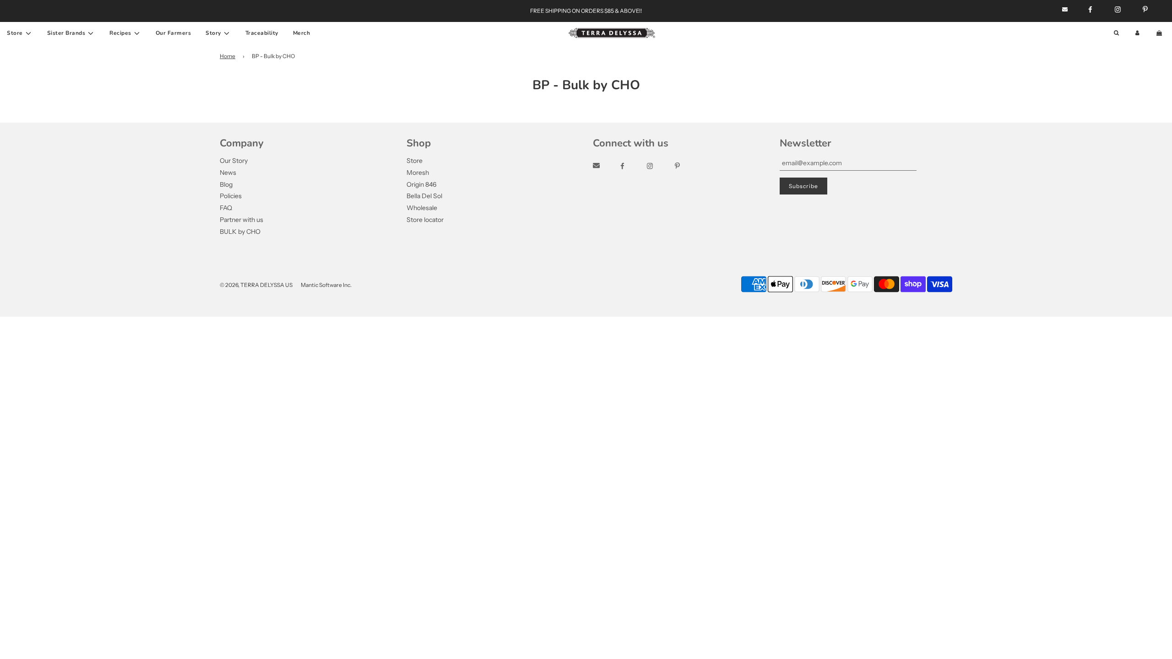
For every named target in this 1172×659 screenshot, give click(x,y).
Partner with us (241, 220)
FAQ (226, 208)
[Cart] (1160, 33)
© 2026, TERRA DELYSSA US (256, 284)
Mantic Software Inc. (326, 284)
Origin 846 (421, 184)
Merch (301, 33)
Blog (226, 184)
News (228, 172)
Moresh (418, 172)
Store (415, 161)
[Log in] (1137, 33)
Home (227, 56)
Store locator (425, 220)
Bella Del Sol (424, 196)
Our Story (234, 161)
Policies (231, 196)
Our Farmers (173, 33)
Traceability (261, 33)
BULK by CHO (240, 231)
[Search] (1116, 33)
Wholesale (422, 208)
